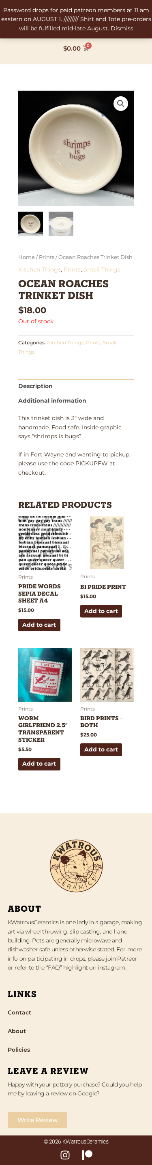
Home (26, 257)
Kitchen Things (39, 269)
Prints (46, 257)
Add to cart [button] (39, 625)
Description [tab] (35, 386)
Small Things (101, 269)
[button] (120, 103)
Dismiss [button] (122, 28)
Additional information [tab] (52, 400)
